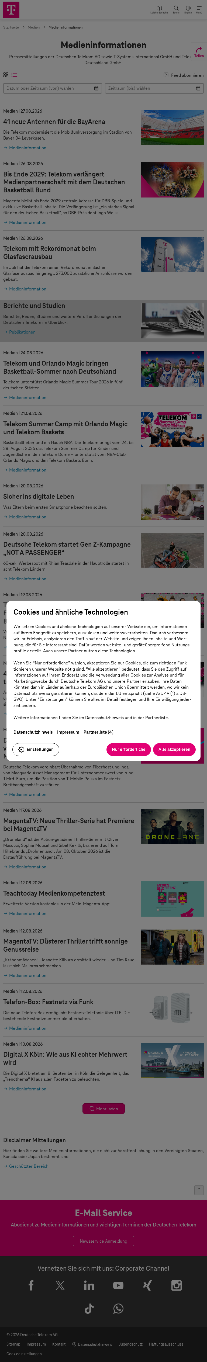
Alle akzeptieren (174, 749)
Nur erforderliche (129, 749)
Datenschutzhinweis (33, 732)
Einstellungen (40, 749)
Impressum (68, 732)
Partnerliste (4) (98, 732)
